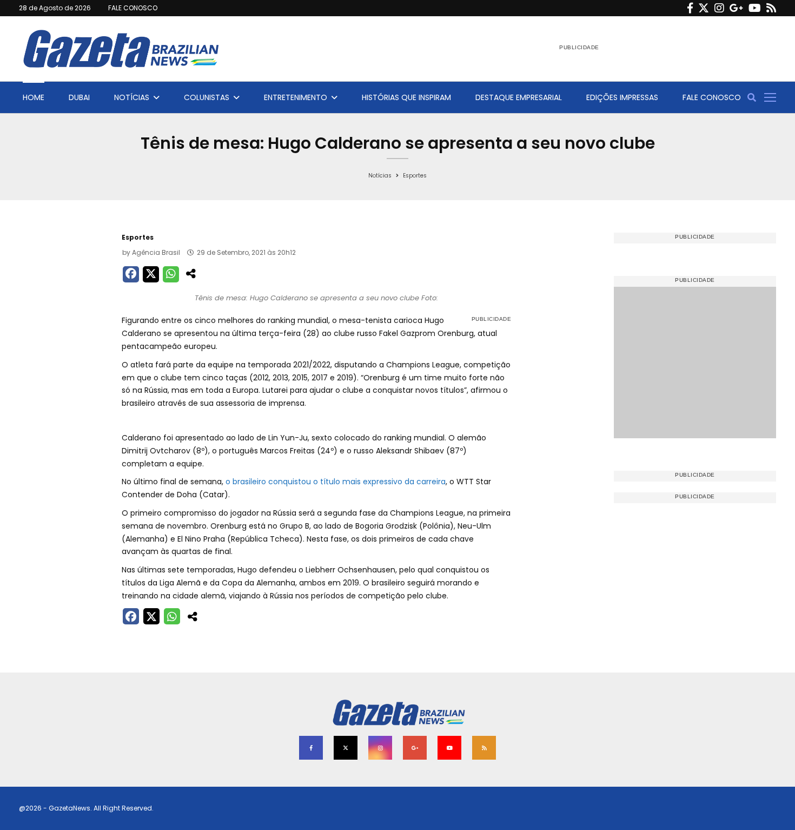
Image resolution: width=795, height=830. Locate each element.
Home (33, 97)
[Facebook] (690, 8)
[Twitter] (703, 8)
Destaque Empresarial (518, 97)
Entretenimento (295, 97)
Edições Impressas (622, 97)
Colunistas (206, 97)
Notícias (131, 97)
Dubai (79, 97)
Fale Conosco (712, 97)
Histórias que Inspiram (406, 97)
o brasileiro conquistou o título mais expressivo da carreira (336, 481)
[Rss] (771, 8)
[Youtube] (754, 8)
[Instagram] (719, 8)
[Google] (736, 8)
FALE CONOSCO (132, 7)
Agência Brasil (156, 252)
